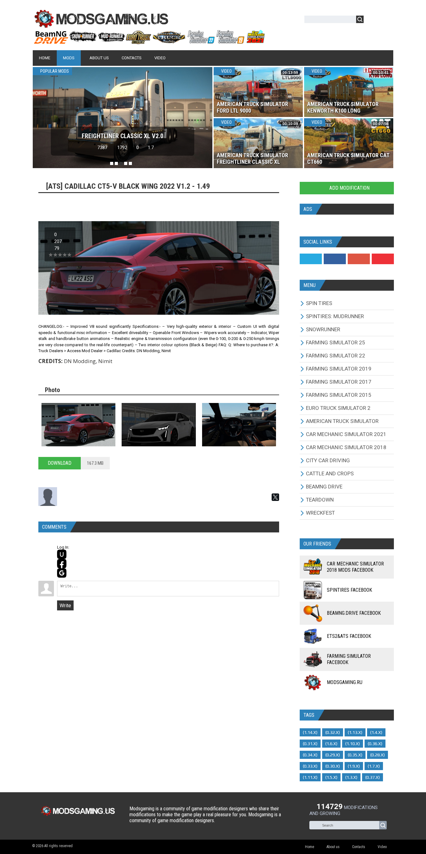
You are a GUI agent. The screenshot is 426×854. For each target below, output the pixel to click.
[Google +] (359, 259)
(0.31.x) (310, 743)
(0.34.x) (310, 754)
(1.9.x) (354, 766)
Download (59, 463)
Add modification (349, 188)
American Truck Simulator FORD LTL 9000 (252, 107)
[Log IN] (372, 20)
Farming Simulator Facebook (349, 659)
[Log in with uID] (61, 554)
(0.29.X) (332, 754)
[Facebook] (335, 259)
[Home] (149, 41)
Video (226, 71)
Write (65, 606)
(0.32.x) (332, 732)
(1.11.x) (310, 777)
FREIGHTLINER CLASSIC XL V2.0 (122, 136)
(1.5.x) (331, 777)
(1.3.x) (351, 777)
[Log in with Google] (61, 573)
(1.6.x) (331, 743)
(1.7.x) (374, 766)
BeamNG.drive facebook (354, 613)
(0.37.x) (372, 777)
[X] (275, 497)
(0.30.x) (332, 766)
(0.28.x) (377, 754)
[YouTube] (383, 259)
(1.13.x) (355, 732)
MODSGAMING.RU (344, 682)
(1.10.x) (352, 743)
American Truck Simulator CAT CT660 (348, 158)
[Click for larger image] (78, 424)
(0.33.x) (310, 766)
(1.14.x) (310, 732)
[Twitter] (311, 259)
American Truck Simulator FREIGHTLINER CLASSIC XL (252, 158)
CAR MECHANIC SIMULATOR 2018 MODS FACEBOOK (355, 567)
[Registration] (386, 20)
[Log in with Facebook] (61, 563)
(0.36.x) (375, 743)
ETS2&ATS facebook (349, 636)
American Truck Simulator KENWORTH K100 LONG (343, 107)
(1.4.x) (376, 732)
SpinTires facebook (349, 590)
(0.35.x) (355, 754)
